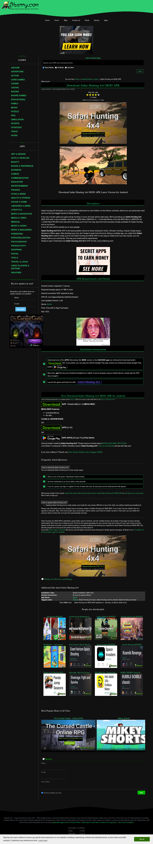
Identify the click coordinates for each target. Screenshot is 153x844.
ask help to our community (133, 493)
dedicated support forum (61, 822)
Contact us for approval (108, 822)
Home (47, 20)
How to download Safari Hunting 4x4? (55, 467)
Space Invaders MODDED (106, 644)
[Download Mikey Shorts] (124, 735)
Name (43, 763)
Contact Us (76, 20)
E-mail (43, 772)
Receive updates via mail (52, 793)
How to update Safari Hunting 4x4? (54, 502)
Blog (65, 20)
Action (49, 304)
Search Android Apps (93, 58)
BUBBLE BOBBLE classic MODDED (132, 672)
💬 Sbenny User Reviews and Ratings (56, 579)
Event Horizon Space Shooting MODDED (80, 644)
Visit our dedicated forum (107, 399)
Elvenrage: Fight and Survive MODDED (80, 672)
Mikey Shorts (124, 718)
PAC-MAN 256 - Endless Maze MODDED (106, 672)
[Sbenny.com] (20, 5)
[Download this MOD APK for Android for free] (51, 404)
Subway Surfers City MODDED (132, 616)
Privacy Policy (75, 822)
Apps (106, 20)
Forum (56, 20)
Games (96, 20)
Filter (140, 71)
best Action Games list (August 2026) (85, 451)
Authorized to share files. (90, 822)
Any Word (70, 67)
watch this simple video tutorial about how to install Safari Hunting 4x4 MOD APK (93, 493)
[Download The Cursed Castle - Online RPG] (68, 735)
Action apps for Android (57, 530)
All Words (60, 67)
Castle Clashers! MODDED (106, 616)
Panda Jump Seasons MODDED (54, 672)
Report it (73, 399)
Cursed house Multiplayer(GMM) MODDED (80, 616)
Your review (45, 782)
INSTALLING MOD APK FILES (114, 443)
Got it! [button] (142, 839)
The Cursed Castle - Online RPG (68, 718)
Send (141, 793)
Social (87, 20)
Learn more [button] (42, 840)
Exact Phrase (49, 67)
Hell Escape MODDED (54, 616)
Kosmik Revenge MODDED (131, 644)
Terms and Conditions (126, 822)
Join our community (106, 446)
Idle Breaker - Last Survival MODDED (54, 644)
